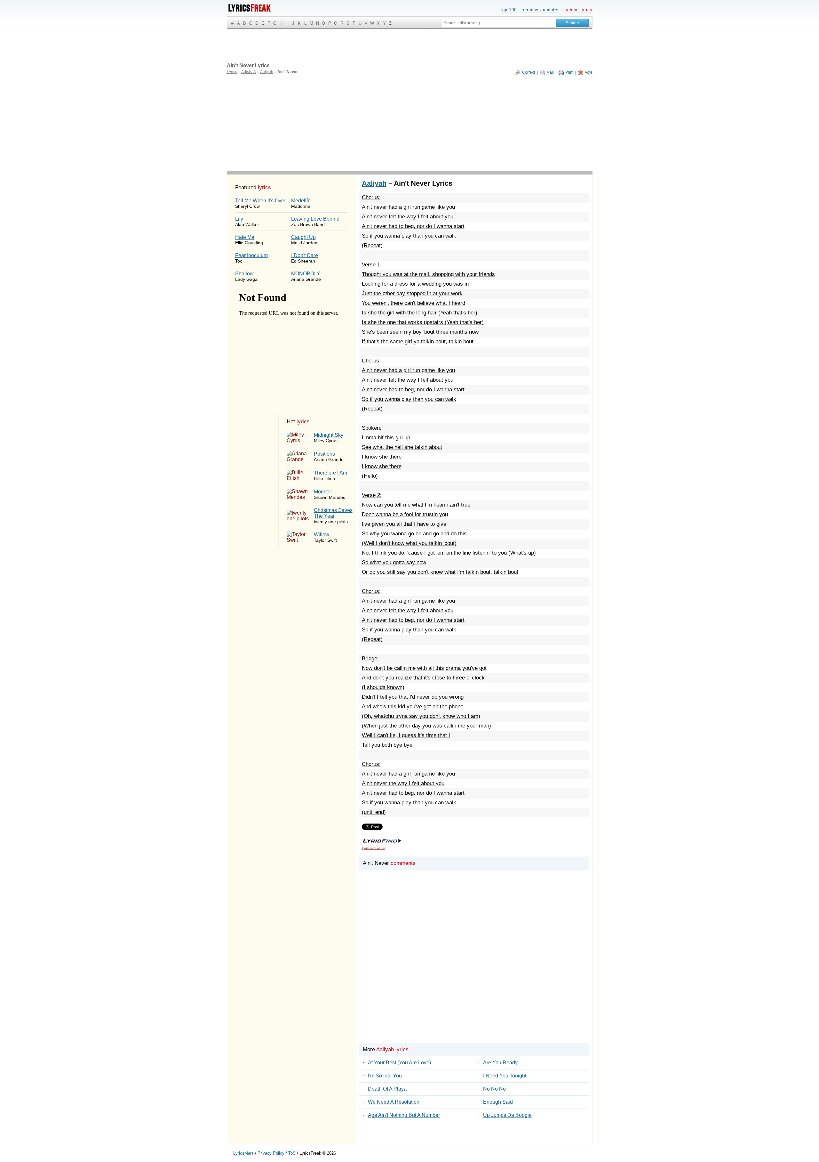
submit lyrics (578, 9)
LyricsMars (243, 1153)
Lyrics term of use (373, 848)
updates (551, 9)
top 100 (509, 9)
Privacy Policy (271, 1153)
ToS (292, 1153)
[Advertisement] (409, 123)
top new (529, 9)
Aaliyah (374, 183)
